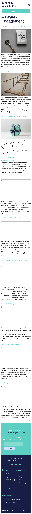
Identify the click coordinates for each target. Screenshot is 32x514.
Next (29, 420)
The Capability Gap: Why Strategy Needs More (14, 71)
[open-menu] (29, 5)
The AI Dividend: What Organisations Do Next (13, 116)
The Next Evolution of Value (8, 157)
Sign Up (9, 448)
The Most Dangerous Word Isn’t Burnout (12, 217)
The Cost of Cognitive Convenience (10, 344)
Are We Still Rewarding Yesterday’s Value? (13, 27)
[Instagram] (16, 464)
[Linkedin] (20, 464)
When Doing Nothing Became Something (12, 383)
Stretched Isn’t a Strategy (8, 304)
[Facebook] (12, 464)
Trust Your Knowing (6, 177)
